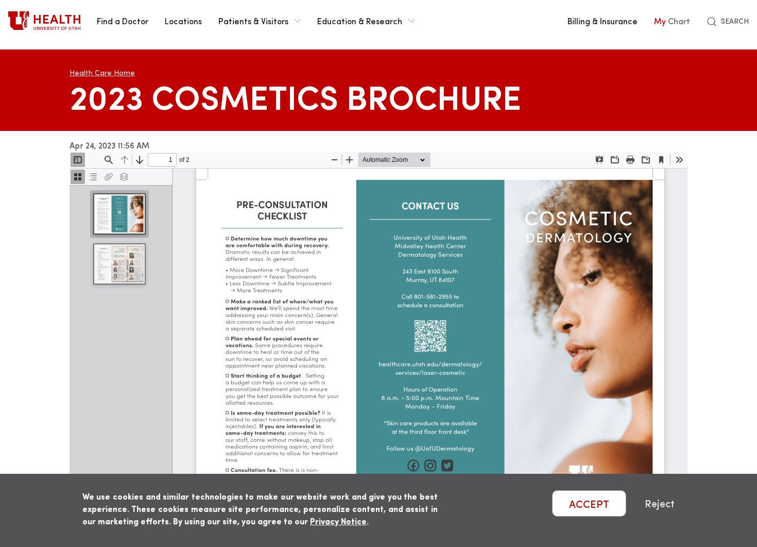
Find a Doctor (122, 20)
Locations (183, 20)
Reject (660, 503)
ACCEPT (589, 503)
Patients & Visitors (253, 20)
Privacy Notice (338, 521)
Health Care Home (102, 72)
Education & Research (359, 20)
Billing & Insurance (602, 20)
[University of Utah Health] (44, 20)
